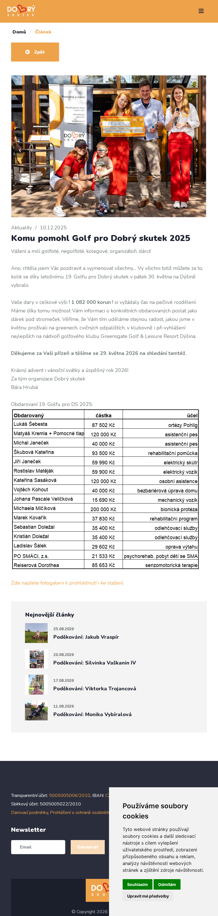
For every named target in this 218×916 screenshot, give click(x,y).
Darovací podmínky (29, 812)
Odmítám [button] (167, 884)
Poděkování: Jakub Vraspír (86, 637)
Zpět (39, 52)
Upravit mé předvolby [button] (148, 896)
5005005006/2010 (69, 795)
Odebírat (87, 847)
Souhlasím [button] (137, 884)
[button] (105, 211)
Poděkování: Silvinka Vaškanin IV (94, 662)
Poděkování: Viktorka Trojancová (94, 688)
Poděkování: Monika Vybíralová (92, 714)
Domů (19, 32)
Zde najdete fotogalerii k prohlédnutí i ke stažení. (67, 582)
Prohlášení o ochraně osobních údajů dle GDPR (96, 812)
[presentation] (20, 150)
